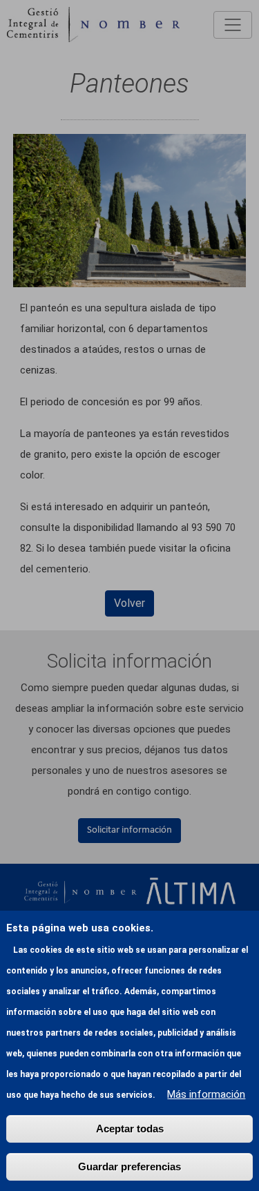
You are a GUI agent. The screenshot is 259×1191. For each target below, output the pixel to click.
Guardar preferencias (129, 1166)
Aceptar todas (130, 1128)
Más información (206, 1094)
